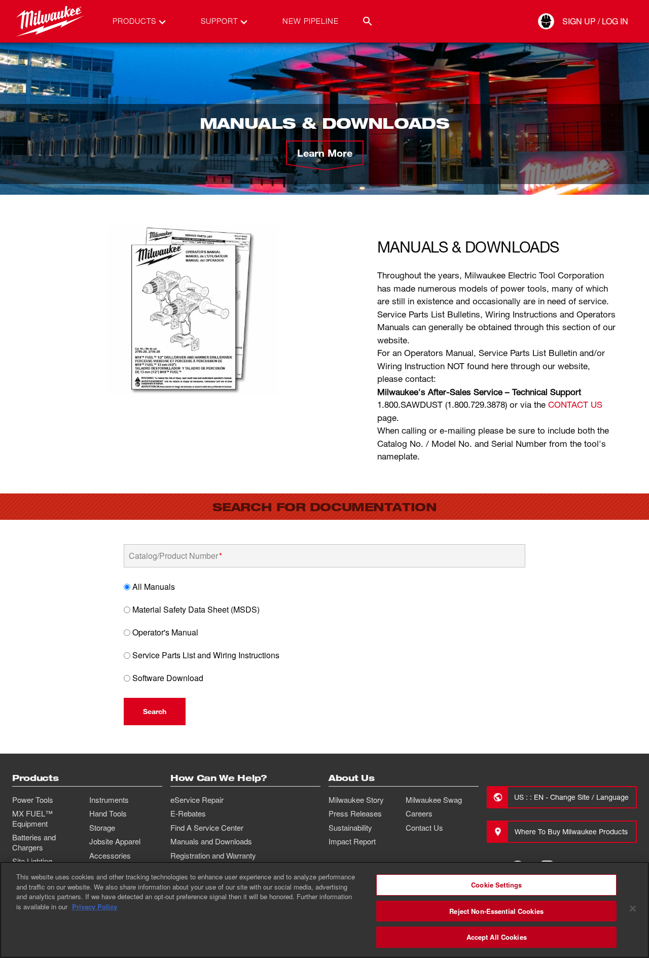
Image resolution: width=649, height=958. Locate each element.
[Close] (633, 909)
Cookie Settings (496, 885)
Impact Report (352, 841)
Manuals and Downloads (211, 841)
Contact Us (424, 828)
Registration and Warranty (213, 855)
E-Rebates (188, 813)
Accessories (110, 855)
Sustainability (350, 828)
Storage (102, 828)
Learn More (324, 153)
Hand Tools (108, 813)
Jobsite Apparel (114, 841)
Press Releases (355, 813)
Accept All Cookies (496, 937)
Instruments (109, 800)
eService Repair (197, 800)
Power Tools (32, 800)
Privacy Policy (94, 906)
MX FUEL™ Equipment (32, 818)
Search (154, 711)
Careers (419, 813)
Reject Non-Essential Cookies (496, 911)
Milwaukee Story (356, 800)
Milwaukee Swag (434, 800)
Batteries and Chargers (34, 842)
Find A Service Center (206, 828)
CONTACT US (575, 404)
